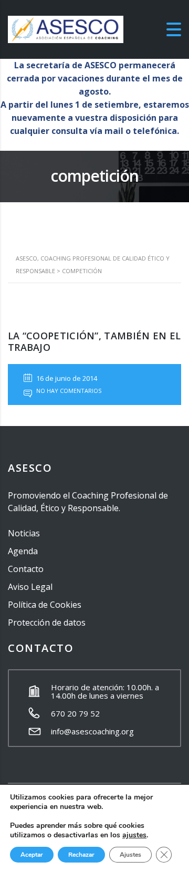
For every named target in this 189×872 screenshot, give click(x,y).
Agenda (23, 551)
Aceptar (31, 854)
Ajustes (130, 854)
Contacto (26, 569)
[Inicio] (65, 29)
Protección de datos (47, 622)
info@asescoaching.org (92, 731)
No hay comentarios (68, 391)
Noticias (24, 533)
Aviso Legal (30, 587)
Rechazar (81, 854)
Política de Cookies (44, 604)
